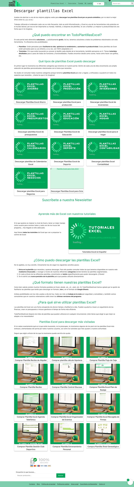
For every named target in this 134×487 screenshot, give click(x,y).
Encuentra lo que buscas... (25, 472)
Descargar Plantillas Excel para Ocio (67, 191)
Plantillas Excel (57, 3)
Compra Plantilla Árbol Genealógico (103, 446)
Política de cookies (63, 484)
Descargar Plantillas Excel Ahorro (31, 102)
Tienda (80, 3)
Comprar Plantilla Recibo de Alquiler (31, 360)
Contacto (32, 484)
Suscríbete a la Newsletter (88, 484)
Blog (38, 484)
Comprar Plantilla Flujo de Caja (103, 360)
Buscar (60, 475)
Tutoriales (72, 3)
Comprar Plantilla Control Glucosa (67, 387)
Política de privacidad (48, 484)
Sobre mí (102, 484)
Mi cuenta (88, 3)
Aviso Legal (74, 484)
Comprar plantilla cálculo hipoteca (67, 360)
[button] (106, 3)
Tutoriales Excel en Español (94, 252)
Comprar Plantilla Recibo (31, 387)
